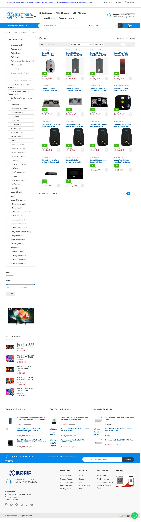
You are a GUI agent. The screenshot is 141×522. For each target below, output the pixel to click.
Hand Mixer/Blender (19, 172)
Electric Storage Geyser (73, 50)
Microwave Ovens (18, 224)
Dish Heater (16, 120)
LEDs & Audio (17, 216)
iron (13, 196)
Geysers (15, 160)
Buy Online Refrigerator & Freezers (18, 92)
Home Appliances (19, 180)
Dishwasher (16, 124)
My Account (131, 2)
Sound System (17, 244)
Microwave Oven (18, 220)
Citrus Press (16, 105)
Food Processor (18, 148)
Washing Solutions (66, 18)
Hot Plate (15, 184)
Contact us (82, 479)
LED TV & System (79, 13)
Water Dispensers (18, 263)
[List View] (49, 44)
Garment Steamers (18, 152)
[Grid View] (42, 44)
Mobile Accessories (19, 228)
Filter (11, 294)
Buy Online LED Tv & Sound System (19, 86)
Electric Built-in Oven (72, 157)
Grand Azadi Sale (18, 164)
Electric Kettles (17, 136)
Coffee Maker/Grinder (20, 109)
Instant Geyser (46, 50)
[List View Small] (53, 44)
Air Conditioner (17, 49)
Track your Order (103, 479)
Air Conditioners (45, 13)
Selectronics (12, 516)
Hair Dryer (15, 168)
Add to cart (58, 78)
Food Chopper (17, 144)
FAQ (80, 482)
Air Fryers (15, 57)
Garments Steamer (18, 156)
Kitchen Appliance (18, 204)
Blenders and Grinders (20, 73)
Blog (80, 489)
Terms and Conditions (105, 482)
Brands (15, 77)
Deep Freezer (17, 112)
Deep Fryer (16, 116)
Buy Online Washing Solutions (20, 99)
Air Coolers (16, 53)
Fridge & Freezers (62, 13)
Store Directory (84, 485)
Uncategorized (17, 45)
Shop (119, 2)
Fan (13, 140)
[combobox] (62, 25)
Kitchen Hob (16, 208)
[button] (134, 515)
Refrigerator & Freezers (21, 232)
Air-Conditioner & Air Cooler (22, 61)
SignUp (128, 459)
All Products (16, 65)
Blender (15, 69)
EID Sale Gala (17, 132)
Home (8, 32)
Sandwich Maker (18, 240)
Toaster (15, 248)
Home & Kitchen (49, 18)
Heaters (15, 176)
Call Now (109, 2)
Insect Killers (16, 192)
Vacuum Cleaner (18, 252)
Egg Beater (16, 128)
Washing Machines (19, 255)
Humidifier (15, 188)
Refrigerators (17, 236)
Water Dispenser (119, 50)
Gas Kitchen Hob (47, 85)
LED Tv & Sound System (20, 212)
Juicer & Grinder (18, 200)
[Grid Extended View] (46, 44)
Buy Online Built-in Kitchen (21, 81)
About (81, 476)
